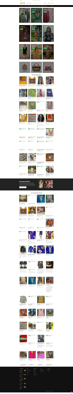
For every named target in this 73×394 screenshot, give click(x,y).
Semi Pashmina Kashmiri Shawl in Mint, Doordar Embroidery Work (40, 137)
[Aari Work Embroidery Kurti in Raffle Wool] (32, 235)
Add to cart (23, 88)
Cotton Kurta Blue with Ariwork (49, 254)
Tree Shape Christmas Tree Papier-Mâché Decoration (49, 174)
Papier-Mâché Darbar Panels (22, 203)
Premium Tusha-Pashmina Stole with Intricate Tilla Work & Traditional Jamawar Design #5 (41, 162)
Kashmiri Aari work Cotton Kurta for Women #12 (40, 304)
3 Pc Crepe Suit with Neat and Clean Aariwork (32, 162)
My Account (45, 3)
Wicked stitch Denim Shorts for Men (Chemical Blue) (40, 240)
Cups (46, 287)
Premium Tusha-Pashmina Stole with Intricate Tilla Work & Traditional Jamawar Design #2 (49, 98)
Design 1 (47, 242)
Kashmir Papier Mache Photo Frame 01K (49, 122)
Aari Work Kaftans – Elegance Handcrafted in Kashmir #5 (31, 174)
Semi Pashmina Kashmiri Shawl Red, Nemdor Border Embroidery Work (41, 149)
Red (43, 345)
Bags (34, 369)
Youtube (48, 371)
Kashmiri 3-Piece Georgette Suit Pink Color (41, 97)
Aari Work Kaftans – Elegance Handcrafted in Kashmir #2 (22, 137)
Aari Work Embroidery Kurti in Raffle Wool (32, 240)
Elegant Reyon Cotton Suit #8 (22, 122)
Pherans (34, 372)
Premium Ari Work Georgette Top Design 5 (49, 110)
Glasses (48, 287)
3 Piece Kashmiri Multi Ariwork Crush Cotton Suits (32, 97)
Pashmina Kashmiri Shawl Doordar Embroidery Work (22, 110)
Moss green (41, 345)
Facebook (49, 369)
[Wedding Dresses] (41, 249)
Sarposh (47, 290)
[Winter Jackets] (48, 15)
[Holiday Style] (36, 15)
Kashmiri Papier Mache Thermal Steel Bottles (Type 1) (49, 330)
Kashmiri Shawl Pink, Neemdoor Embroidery (40, 359)
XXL (34, 272)
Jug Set (47, 291)
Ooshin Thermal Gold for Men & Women (31, 269)
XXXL (37, 126)
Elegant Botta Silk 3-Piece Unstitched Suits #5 (22, 317)
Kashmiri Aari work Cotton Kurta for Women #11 (49, 304)
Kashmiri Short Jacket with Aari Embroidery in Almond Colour (23, 304)
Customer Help (48, 3)
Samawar (49, 291)
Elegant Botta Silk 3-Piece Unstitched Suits (48, 359)
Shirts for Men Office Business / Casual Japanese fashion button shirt (32, 254)
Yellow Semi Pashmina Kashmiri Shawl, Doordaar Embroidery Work (22, 85)
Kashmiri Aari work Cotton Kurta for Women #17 (40, 110)
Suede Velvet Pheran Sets (30, 227)
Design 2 (49, 242)
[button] (52, 6)
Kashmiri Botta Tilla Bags (39, 215)
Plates (52, 287)
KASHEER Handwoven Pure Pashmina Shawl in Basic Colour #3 (32, 137)
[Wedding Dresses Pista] (32, 105)
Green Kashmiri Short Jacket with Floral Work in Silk (49, 343)
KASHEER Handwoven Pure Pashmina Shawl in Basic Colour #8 (41, 85)
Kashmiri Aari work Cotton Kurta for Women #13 (40, 317)
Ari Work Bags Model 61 (30, 149)
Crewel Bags (35, 373)
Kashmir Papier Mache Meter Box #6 (23, 173)
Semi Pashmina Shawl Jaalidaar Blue (50, 149)
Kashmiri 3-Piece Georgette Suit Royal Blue (49, 85)
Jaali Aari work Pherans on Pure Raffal (40, 227)
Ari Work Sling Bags (48, 227)
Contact (27, 374)
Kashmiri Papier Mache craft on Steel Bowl (49, 317)
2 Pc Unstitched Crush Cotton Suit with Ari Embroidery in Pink (49, 137)
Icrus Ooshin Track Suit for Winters (31, 203)
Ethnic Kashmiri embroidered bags (22, 215)
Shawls (34, 375)
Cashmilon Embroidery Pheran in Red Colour (31, 343)
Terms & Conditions (29, 370)
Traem (50, 287)
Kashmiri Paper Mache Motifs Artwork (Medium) (32, 122)
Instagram (49, 370)
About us (27, 369)
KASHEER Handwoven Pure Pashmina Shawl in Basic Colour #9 (40, 285)
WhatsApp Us (21, 0)
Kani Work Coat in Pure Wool (49, 203)
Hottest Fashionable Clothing (31, 215)
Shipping (27, 372)
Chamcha (49, 290)
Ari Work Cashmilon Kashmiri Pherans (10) (23, 97)
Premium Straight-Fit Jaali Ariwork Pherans (49, 240)
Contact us (52, 0)
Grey (39, 345)
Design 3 (51, 242)
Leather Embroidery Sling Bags (22, 227)
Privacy (27, 373)
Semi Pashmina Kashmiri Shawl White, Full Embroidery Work (40, 174)
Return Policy (28, 371)
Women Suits (35, 371)
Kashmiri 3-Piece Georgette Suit (49, 215)
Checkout (52, 3)
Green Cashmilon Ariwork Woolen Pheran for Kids (31, 317)
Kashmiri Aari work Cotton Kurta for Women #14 (31, 359)
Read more (50, 100)
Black (37, 345)
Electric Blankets (35, 374)
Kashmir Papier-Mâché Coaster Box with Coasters (31, 304)
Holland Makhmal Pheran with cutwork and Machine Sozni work (40, 343)
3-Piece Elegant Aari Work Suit (40, 203)
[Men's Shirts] (24, 15)
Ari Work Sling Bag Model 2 (22, 149)
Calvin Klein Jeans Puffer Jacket (40, 122)
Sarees (34, 370)
